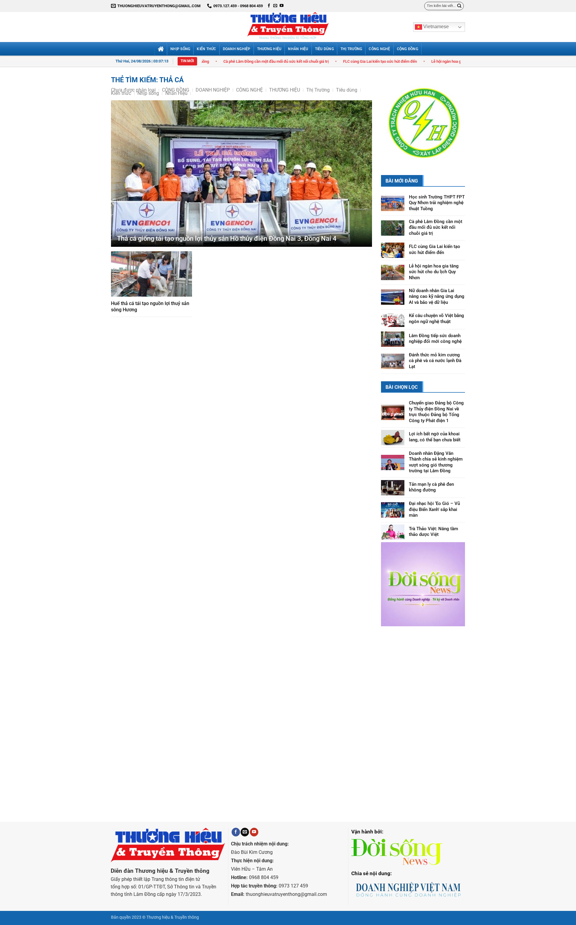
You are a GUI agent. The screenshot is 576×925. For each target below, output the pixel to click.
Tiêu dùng (324, 49)
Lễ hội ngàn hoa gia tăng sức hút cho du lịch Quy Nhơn (426, 61)
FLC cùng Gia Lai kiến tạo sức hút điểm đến (328, 61)
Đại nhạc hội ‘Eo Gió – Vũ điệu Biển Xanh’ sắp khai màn (434, 479)
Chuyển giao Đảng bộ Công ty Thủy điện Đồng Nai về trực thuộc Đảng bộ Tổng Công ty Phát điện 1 (436, 382)
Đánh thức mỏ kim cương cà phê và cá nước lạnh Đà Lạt (435, 331)
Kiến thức (206, 49)
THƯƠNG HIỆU (269, 49)
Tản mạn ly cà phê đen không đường (431, 457)
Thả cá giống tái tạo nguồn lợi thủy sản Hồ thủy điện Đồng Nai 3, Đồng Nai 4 (227, 238)
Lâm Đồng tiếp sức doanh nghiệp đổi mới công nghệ (435, 309)
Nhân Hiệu (298, 49)
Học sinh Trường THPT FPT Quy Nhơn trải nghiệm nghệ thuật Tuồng (437, 173)
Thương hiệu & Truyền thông (172, 887)
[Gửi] (459, 6)
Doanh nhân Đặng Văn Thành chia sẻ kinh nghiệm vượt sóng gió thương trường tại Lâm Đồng (436, 432)
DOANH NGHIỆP (236, 49)
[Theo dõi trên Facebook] (269, 6)
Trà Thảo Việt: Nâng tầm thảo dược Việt (433, 502)
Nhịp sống (180, 49)
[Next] (455, 107)
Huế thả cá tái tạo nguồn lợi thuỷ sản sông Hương (150, 307)
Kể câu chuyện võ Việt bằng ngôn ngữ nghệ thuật (436, 289)
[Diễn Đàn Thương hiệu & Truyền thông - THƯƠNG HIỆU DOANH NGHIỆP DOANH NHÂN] (288, 27)
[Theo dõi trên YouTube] (282, 6)
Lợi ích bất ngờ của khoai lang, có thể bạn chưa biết (434, 407)
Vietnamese (435, 26)
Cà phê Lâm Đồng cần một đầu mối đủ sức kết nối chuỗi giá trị (224, 61)
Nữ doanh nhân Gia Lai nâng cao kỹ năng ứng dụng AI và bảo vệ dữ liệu (436, 266)
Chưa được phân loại (133, 90)
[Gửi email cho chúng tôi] (275, 6)
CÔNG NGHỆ (379, 49)
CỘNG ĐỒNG (407, 49)
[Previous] (390, 107)
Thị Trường (351, 49)
